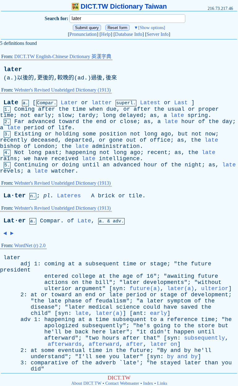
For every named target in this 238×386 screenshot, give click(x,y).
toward (69, 121)
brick (106, 196)
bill (102, 282)
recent (157, 152)
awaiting (180, 276)
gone (116, 140)
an (106, 165)
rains (8, 159)
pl (46, 196)
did (36, 369)
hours (110, 338)
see (100, 357)
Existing (28, 134)
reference (182, 319)
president (15, 270)
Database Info (128, 34)
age (128, 276)
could (151, 307)
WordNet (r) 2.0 (30, 245)
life (65, 128)
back (82, 332)
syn (117, 288)
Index (148, 383)
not (25, 115)
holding (67, 134)
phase (73, 301)
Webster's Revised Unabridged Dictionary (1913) (62, 89)
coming (54, 264)
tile (135, 196)
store (206, 326)
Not (19, 152)
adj (25, 264)
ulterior (58, 288)
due (111, 109)
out (131, 140)
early (42, 115)
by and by (182, 357)
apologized (61, 326)
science (128, 307)
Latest (150, 103)
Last (181, 103)
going (161, 326)
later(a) (180, 288)
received (64, 159)
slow (65, 115)
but (183, 134)
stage (158, 264)
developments (163, 282)
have (41, 159)
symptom (179, 301)
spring (197, 115)
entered (56, 276)
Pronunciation (83, 34)
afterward (59, 338)
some (89, 134)
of (201, 121)
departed (78, 140)
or (84, 103)
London (44, 146)
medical (100, 307)
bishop (10, 146)
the (64, 109)
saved (189, 307)
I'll (85, 357)
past (52, 152)
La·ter (14, 195)
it (143, 332)
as (153, 115)
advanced (41, 121)
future (201, 264)
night (193, 165)
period (34, 128)
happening (80, 152)
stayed (170, 363)
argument (88, 288)
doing (70, 165)
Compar (50, 221)
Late (10, 102)
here (99, 332)
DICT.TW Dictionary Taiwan (124, 6)
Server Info (158, 34)
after (46, 109)
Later (69, 103)
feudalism (110, 301)
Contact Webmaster (122, 383)
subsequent (102, 264)
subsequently (102, 326)
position (113, 134)
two (94, 338)
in (109, 350)
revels (10, 171)
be (68, 332)
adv (25, 319)
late (177, 115)
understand (48, 357)
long (109, 115)
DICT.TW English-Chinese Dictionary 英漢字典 (62, 56)
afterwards (65, 344)
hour (188, 121)
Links (162, 383)
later (12, 69)
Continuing (31, 165)
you (114, 357)
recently (13, 140)
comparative (49, 363)
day (227, 121)
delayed (131, 115)
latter (101, 103)
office (160, 140)
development (209, 295)
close (128, 121)
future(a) (145, 288)
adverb (105, 363)
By (163, 350)
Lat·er (14, 220)
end (101, 121)
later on (163, 344)
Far (19, 121)
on (75, 282)
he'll (52, 332)
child (39, 313)
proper (208, 109)
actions (56, 282)
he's (143, 326)
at (71, 264)
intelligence (119, 159)
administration (116, 146)
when (96, 109)
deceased (44, 140)
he (228, 319)
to (153, 319)
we (27, 159)
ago (166, 134)
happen (184, 332)
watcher (63, 171)
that (150, 338)
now (210, 134)
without (210, 282)
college (83, 276)
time (79, 109)
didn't (160, 332)
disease (43, 307)
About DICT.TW (86, 383)
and (175, 350)
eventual (71, 350)
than (211, 363)
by (187, 350)
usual (176, 109)
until (90, 165)
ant (138, 313)
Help (106, 34)
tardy (86, 115)
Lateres (69, 196)
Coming (24, 109)
